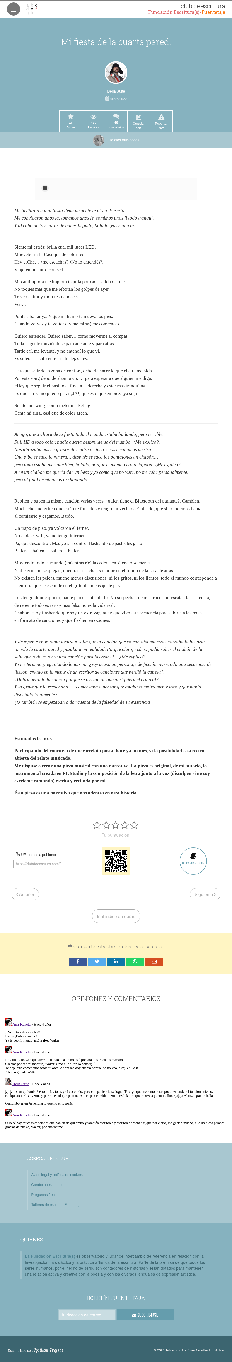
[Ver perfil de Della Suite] (116, 72)
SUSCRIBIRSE (147, 1315)
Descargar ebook (193, 863)
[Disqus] (116, 1073)
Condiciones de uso (47, 1184)
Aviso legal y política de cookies (57, 1174)
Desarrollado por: (35, 1350)
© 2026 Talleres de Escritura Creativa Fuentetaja (189, 1349)
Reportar (161, 125)
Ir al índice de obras (116, 916)
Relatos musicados (123, 139)
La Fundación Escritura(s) (50, 1256)
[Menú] (13, 9)
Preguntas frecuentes (48, 1194)
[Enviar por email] (154, 962)
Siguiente (204, 894)
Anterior (26, 894)
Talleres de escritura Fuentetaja (56, 1204)
